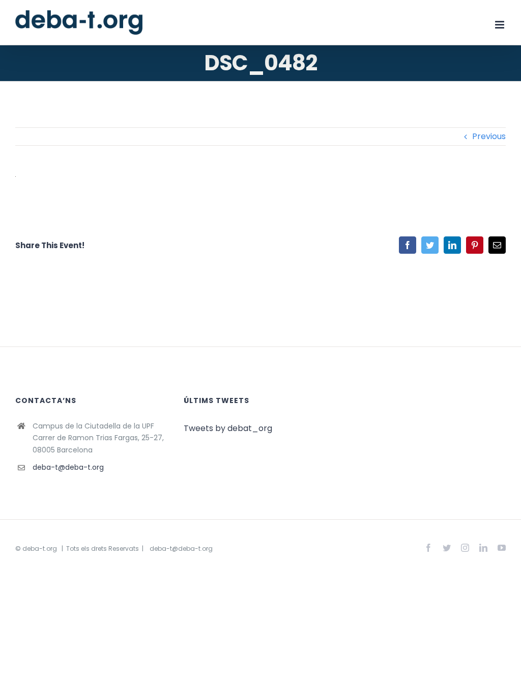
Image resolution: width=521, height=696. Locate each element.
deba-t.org (39, 548)
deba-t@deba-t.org (68, 467)
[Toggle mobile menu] (500, 24)
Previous (489, 136)
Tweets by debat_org (228, 428)
